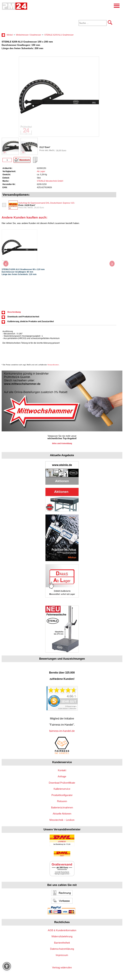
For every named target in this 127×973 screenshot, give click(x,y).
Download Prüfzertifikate (62, 782)
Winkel (10, 35)
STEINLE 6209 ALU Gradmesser (59, 35)
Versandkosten (53, 365)
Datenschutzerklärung (62, 948)
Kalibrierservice (62, 788)
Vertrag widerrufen (62, 967)
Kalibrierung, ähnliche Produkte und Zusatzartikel (30, 321)
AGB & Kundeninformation (62, 930)
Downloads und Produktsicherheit (23, 317)
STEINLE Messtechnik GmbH (50, 181)
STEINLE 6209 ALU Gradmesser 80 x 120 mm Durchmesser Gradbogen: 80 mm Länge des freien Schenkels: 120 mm (23, 272)
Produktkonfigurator (62, 795)
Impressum (62, 955)
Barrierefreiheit (62, 942)
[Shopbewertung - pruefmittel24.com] (62, 709)
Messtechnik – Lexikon (61, 819)
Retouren (62, 801)
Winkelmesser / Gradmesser (28, 35)
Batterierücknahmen (62, 807)
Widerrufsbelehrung (61, 936)
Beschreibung (14, 312)
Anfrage (62, 776)
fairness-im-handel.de (62, 731)
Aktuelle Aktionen (62, 813)
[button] (6, 966)
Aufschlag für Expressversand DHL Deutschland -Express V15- (46, 203)
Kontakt (62, 770)
